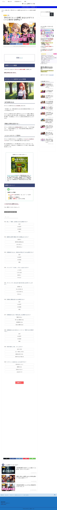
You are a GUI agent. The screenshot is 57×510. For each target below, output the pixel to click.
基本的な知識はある (19, 241)
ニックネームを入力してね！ (10, 211)
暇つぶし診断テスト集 (28, 3)
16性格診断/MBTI (18, 1)
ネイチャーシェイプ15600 (12, 175)
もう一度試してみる (19, 351)
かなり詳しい (19, 244)
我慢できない (19, 317)
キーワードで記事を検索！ (46, 11)
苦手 (19, 224)
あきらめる (19, 349)
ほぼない (19, 239)
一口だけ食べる (19, 291)
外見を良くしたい (19, 364)
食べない (19, 294)
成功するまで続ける (19, 356)
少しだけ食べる (19, 289)
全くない (19, 277)
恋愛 (25, 1)
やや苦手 (19, 226)
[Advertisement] (19, 401)
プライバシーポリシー (5, 503)
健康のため (19, 366)
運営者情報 (3, 501)
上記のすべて (19, 371)
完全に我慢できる (19, 324)
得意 (19, 231)
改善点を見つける (19, 354)
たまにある (19, 272)
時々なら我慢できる (19, 319)
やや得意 (19, 229)
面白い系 (10, 1)
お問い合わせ (3, 504)
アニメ (4, 1)
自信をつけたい (19, 369)
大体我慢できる (19, 322)
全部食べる (19, 286)
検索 (51, 14)
